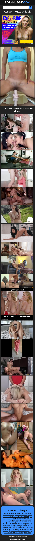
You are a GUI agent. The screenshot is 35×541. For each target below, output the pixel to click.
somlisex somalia (15, 533)
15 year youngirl (14, 531)
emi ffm (27, 533)
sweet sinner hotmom (20, 519)
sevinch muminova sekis (19, 527)
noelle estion (23, 517)
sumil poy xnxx (17, 529)
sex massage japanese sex (21, 515)
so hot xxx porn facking (24, 531)
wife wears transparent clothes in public (17, 522)
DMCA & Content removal (17, 539)
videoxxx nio (9, 525)
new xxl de (10, 515)
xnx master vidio (20, 525)
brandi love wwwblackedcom (17, 516)
